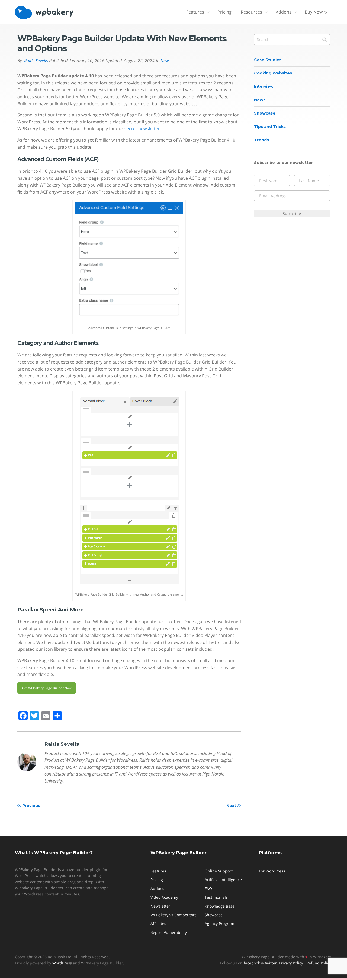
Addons (283, 12)
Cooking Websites (273, 73)
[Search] (324, 39)
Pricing (224, 12)
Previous (31, 805)
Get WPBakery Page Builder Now (46, 688)
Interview (264, 86)
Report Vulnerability (168, 932)
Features (195, 12)
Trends (261, 140)
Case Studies (267, 59)
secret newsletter (142, 129)
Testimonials (216, 897)
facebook (252, 963)
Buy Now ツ (316, 12)
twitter (271, 963)
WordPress (62, 963)
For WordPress (272, 871)
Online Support (219, 871)
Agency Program (219, 923)
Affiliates (158, 923)
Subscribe (292, 213)
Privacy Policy (291, 963)
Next (231, 805)
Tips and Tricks (270, 126)
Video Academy (164, 897)
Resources (251, 12)
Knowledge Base (219, 906)
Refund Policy (318, 963)
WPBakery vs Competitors (173, 914)
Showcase (264, 113)
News (259, 99)
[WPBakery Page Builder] (53, 12)
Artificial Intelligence (223, 879)
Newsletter (160, 906)
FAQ (208, 888)
